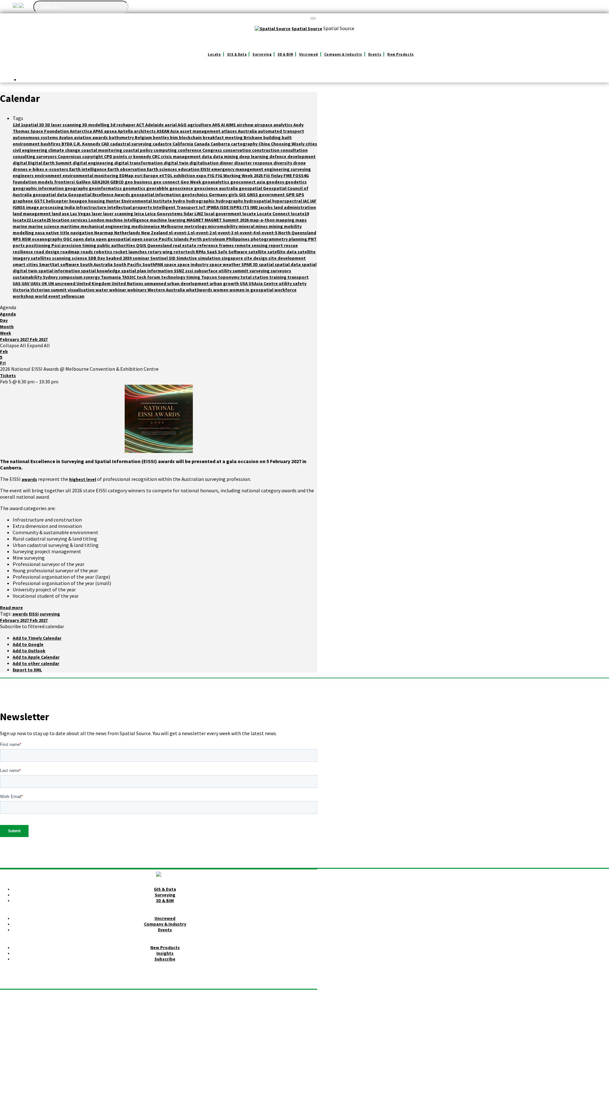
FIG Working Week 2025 (239, 175)
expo (201, 175)
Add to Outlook (29, 651)
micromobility (223, 226)
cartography (245, 144)
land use (61, 213)
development (301, 156)
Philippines (238, 239)
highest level (82, 479)
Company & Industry (343, 54)
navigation (82, 233)
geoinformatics (106, 188)
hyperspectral (287, 201)
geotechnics (195, 194)
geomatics (134, 188)
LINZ (199, 213)
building (272, 137)
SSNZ (179, 271)
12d (17, 125)
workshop (24, 296)
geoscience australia (216, 188)
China (265, 144)
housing (97, 201)
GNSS (253, 194)
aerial (171, 125)
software (70, 264)
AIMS (231, 125)
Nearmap (104, 233)
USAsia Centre (264, 283)
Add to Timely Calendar (37, 638)
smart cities (26, 264)
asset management (200, 131)
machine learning (168, 220)
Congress (212, 150)
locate (249, 213)
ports (19, 245)
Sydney (51, 277)
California (183, 144)
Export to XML (27, 670)
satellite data (282, 252)
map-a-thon (263, 220)
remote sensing (252, 245)
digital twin (176, 163)
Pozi (56, 245)
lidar (189, 213)
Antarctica (81, 131)
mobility (293, 226)
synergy (92, 277)
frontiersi (65, 182)
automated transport (281, 131)
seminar (141, 258)
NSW (27, 239)
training (278, 277)
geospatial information (156, 194)
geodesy (275, 182)
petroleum (214, 239)
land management (32, 213)
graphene (23, 201)
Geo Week (191, 182)
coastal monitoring (102, 150)
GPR (291, 194)
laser (97, 213)
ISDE (225, 207)
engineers (24, 175)
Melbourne (172, 226)
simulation (209, 258)
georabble (157, 188)
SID (172, 258)
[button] (32, 626)
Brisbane (253, 137)
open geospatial (114, 239)
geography (77, 188)
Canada (202, 144)
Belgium (144, 137)
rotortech (185, 252)
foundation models (33, 182)
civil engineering (30, 150)
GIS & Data (237, 54)
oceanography (47, 239)
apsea (111, 131)
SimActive (187, 258)
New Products (400, 54)
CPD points (116, 156)
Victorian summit (49, 290)
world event (48, 296)
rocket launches (130, 252)
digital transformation (139, 163)
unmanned (155, 283)
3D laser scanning (63, 125)
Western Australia (166, 290)
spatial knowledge (101, 271)
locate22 (22, 220)
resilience (23, 252)
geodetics (296, 182)
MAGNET (196, 220)
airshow (245, 125)
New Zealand (155, 233)
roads (87, 252)
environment (48, 175)
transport (298, 277)
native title (58, 233)
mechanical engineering (106, 226)
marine (20, 226)
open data (84, 239)
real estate (185, 245)
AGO (182, 125)
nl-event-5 (267, 233)
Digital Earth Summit (50, 163)
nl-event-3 (223, 233)
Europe (151, 175)
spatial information (59, 271)
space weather (225, 264)
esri (138, 175)
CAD (105, 144)
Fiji (267, 175)
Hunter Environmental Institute (139, 201)
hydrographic (201, 201)
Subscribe (164, 959)
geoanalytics (216, 182)
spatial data (288, 264)
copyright (93, 156)
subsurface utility (213, 271)
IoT (202, 207)
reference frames (216, 245)
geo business (139, 182)
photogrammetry (270, 239)
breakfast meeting (223, 137)
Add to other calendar (36, 663)
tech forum (149, 277)
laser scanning (118, 213)
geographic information (39, 188)
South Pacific (128, 264)
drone (299, 163)
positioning (38, 245)
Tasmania (111, 277)
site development (287, 258)
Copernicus (70, 156)
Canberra (221, 144)
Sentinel (159, 258)
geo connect (166, 182)
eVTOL (166, 175)
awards (100, 137)
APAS (98, 131)
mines (262, 226)
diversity (283, 163)
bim (174, 137)
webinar (118, 290)
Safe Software (233, 252)
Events (374, 54)
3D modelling (96, 125)
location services (70, 220)
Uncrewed (308, 54)
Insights (165, 953)
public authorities (116, 245)
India (70, 207)
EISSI (205, 169)
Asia (175, 131)
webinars (137, 290)
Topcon (209, 277)
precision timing (79, 245)
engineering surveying (287, 169)
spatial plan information (147, 271)
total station (254, 277)
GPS (300, 194)
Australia (248, 131)
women (221, 290)
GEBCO (117, 182)
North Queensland (297, 233)
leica (139, 213)
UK (45, 283)
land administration (295, 207)
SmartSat (49, 264)
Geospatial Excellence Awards (99, 194)
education (189, 169)
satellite (257, 252)
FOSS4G (301, 175)
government (272, 194)
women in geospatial (251, 290)
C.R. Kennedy (87, 144)
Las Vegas (81, 213)
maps (301, 220)
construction (266, 150)
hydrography (230, 201)
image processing (45, 207)
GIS (243, 194)
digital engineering (93, 163)
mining (276, 226)
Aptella (126, 131)
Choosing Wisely (288, 144)
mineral (247, 226)
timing (193, 277)
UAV (26, 283)
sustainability (28, 277)
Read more (11, 607)
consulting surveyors (35, 156)
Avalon (66, 137)
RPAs (201, 252)
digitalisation (204, 163)
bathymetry (122, 137)
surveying (260, 271)
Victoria (21, 290)
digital (20, 163)
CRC (156, 156)
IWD (254, 207)
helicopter (57, 201)
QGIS (141, 245)
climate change (64, 150)
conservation (237, 150)
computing (166, 150)
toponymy (229, 277)
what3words (199, 290)
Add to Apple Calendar (36, 657)
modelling (24, 233)
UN (51, 283)
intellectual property (130, 207)
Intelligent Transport (176, 207)
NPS (17, 239)
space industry (193, 264)
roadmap (70, 252)
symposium (71, 277)
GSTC (40, 201)
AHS (216, 125)
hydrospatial (258, 201)
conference (190, 150)
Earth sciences (162, 169)
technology (173, 277)
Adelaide (155, 125)
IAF (313, 201)
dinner (226, 163)
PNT (312, 239)
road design (47, 252)
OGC (68, 239)
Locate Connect (274, 213)
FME (288, 175)
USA (244, 283)
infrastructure (91, 207)
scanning (62, 258)
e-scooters (57, 169)
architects (145, 131)
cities (311, 144)
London (96, 220)
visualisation (81, 290)
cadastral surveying (131, 144)
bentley (161, 137)
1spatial (30, 125)
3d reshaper (123, 125)
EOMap (126, 175)
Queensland (160, 245)
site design (256, 258)
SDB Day (97, 258)
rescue (291, 245)
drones (21, 169)
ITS (246, 207)
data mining (226, 156)
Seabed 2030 (119, 258)
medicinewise (146, 226)
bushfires (51, 144)
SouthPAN (153, 264)
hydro (179, 201)
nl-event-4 (245, 233)
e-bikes (37, 169)
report (276, 245)
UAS (17, 283)
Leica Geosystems (164, 213)
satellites (41, 258)
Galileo (84, 182)
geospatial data (50, 194)
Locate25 (42, 220)
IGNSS (19, 207)
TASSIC (129, 277)
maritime (70, 226)
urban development (188, 283)
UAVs (36, 283)
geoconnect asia (248, 182)
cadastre (163, 144)
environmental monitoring (90, 175)
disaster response (253, 163)
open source (145, 239)
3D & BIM (285, 54)
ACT (140, 125)
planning (298, 239)
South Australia (97, 264)
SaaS (212, 252)
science (80, 258)
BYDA (67, 144)
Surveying (262, 54)
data (207, 156)
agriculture (199, 125)
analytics (283, 125)
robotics (103, 252)
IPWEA (213, 207)
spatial (267, 264)
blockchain (191, 137)
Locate (214, 54)
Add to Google (28, 644)
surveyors (281, 271)
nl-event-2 (202, 233)
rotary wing (161, 252)
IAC (306, 201)
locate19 (300, 213)
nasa (40, 233)
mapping (285, 220)
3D (42, 125)
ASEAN (163, 131)
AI (223, 125)
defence (278, 156)
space (170, 264)
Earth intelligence (88, 169)
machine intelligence (127, 220)
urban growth (225, 283)
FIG (211, 175)
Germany (218, 194)
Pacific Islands (174, 239)
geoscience (181, 188)
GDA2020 (101, 182)
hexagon (78, 201)
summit (240, 271)
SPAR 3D (250, 264)
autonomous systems (36, 137)
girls (233, 194)
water (102, 290)
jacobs (266, 207)
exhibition (185, 175)
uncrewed (65, 283)
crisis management (181, 156)
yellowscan (72, 296)
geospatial (251, 188)
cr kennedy (140, 156)
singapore (232, 258)
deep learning (254, 156)
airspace (263, 125)
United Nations (128, 283)
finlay (277, 175)
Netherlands (127, 233)
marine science (44, 226)
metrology (196, 226)
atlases (229, 131)
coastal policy (138, 150)
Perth (196, 239)
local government (223, 213)
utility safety (292, 283)
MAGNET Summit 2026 (227, 220)
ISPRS (236, 207)
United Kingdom (94, 283)
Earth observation (127, 169)
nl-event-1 (180, 233)
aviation (83, 137)
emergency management (237, 169)
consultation (294, 150)
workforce (285, 290)
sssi (189, 271)
